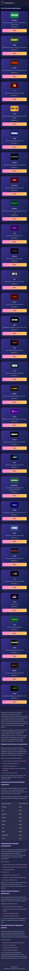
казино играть (4, 884)
